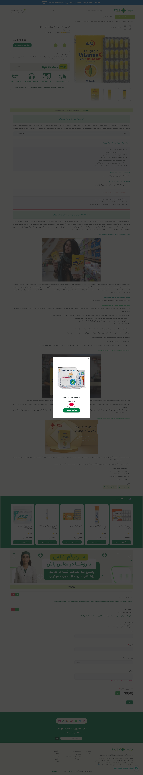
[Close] (88, 359)
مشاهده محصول (71, 410)
